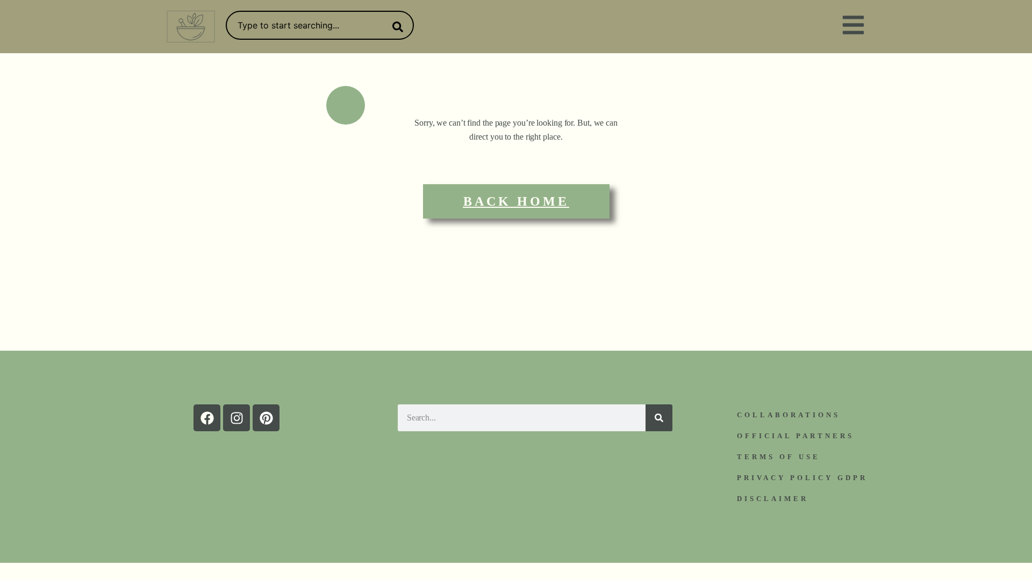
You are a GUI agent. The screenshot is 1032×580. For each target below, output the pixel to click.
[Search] (395, 26)
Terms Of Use (778, 457)
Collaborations (788, 415)
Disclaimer (772, 499)
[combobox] (320, 25)
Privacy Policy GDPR (802, 478)
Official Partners (795, 436)
